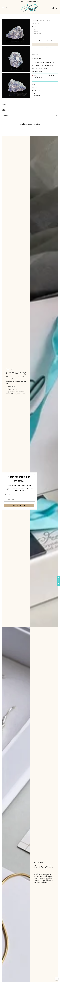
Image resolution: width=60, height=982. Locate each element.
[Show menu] (3, 8)
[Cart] (57, 8)
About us (5, 115)
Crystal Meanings (36, 58)
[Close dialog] (34, 474)
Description (35, 54)
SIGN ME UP (19, 505)
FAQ (4, 105)
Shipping (5, 110)
